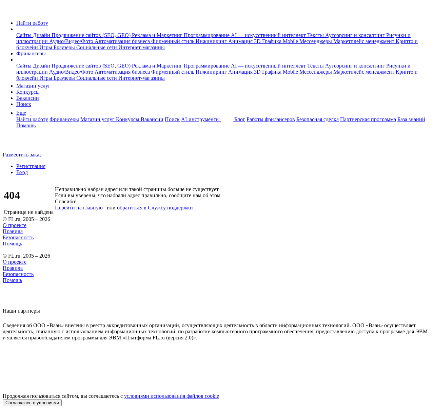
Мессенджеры (316, 41)
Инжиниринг (212, 41)
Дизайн (42, 35)
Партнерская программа (368, 119)
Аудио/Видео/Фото (72, 41)
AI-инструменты (201, 119)
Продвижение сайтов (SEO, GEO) (92, 35)
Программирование (207, 35)
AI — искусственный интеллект (269, 35)
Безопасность (18, 237)
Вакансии (27, 98)
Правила (13, 231)
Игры (46, 47)
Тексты (316, 35)
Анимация (241, 41)
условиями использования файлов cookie (171, 396)
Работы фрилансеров (270, 119)
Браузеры (65, 47)
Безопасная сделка (317, 119)
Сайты (24, 35)
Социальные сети (97, 47)
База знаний (411, 119)
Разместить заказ (22, 154)
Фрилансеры (31, 53)
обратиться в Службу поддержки (155, 207)
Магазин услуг (34, 86)
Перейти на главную (79, 207)
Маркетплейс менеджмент (364, 41)
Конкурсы (28, 92)
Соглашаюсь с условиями (32, 402)
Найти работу (32, 23)
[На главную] (9, 11)
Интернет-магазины (141, 47)
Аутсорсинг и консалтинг (355, 35)
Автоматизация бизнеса (123, 41)
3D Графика (268, 41)
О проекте (14, 225)
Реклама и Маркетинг (158, 35)
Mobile (291, 41)
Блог (239, 119)
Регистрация (30, 166)
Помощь (26, 125)
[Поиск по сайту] (21, 143)
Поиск (23, 104)
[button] (18, 29)
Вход (22, 172)
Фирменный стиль (173, 41)
